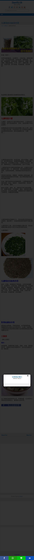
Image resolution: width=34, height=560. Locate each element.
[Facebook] (4, 558)
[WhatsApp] (13, 558)
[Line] (21, 558)
